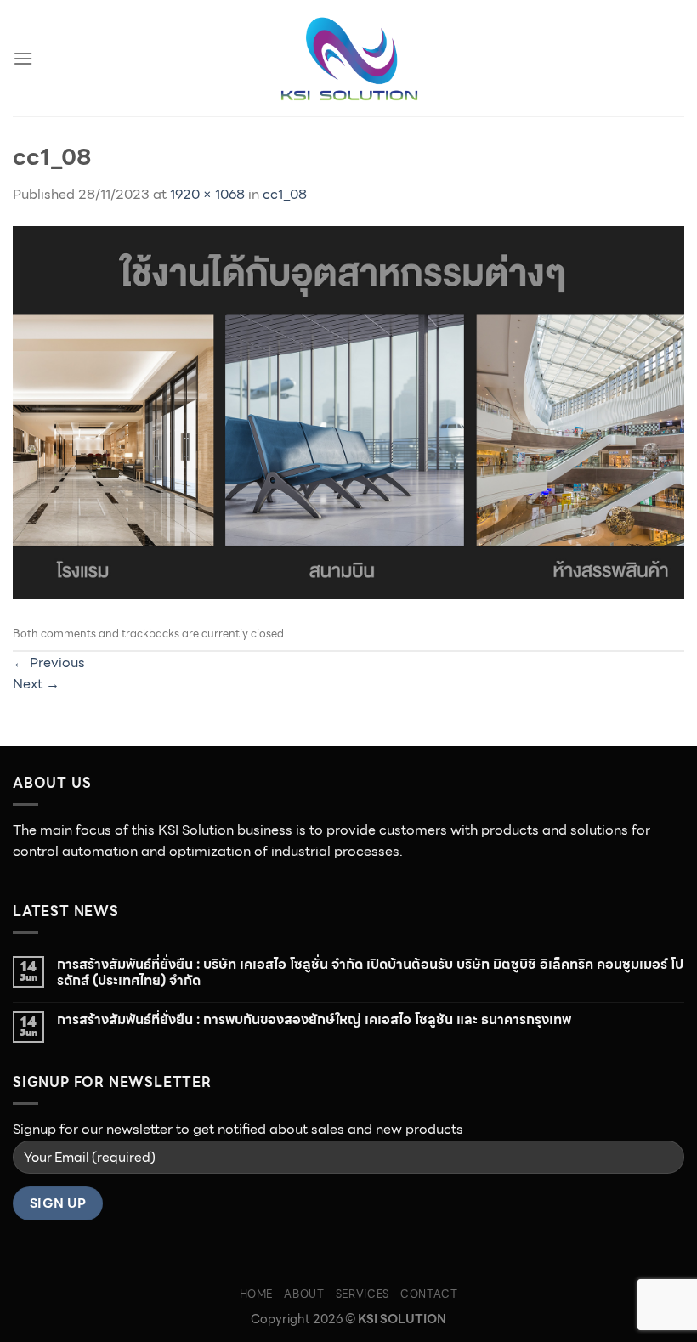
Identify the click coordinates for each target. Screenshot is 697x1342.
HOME (256, 1294)
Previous (49, 662)
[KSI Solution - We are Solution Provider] (349, 59)
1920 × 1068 (207, 194)
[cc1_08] (348, 411)
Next (36, 683)
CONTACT (428, 1294)
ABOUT (304, 1294)
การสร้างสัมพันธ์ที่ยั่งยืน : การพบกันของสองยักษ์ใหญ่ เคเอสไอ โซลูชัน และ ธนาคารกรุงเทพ (314, 1019)
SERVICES (362, 1294)
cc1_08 (285, 194)
